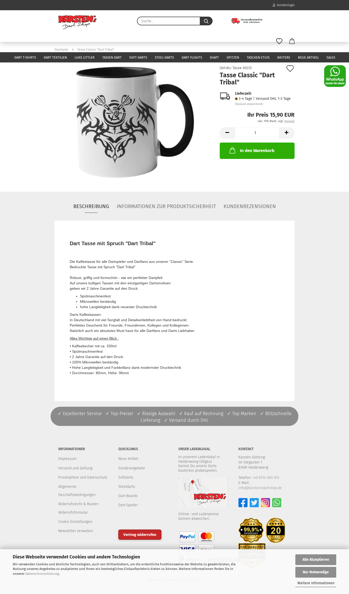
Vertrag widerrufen (139, 534)
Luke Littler (85, 57)
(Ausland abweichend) (249, 104)
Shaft (214, 57)
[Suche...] (206, 21)
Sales (331, 57)
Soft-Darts (138, 57)
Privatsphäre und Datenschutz (82, 477)
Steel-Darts (164, 57)
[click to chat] (334, 76)
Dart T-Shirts (25, 57)
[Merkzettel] (279, 41)
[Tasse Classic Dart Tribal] (133, 120)
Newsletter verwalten (75, 531)
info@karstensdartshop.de (260, 488)
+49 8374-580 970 (265, 478)
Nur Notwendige (316, 572)
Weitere (283, 57)
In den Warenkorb (257, 150)
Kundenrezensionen (250, 206)
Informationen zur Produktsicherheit (166, 206)
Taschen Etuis (258, 57)
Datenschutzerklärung (42, 574)
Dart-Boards (128, 496)
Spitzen (233, 57)
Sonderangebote (131, 468)
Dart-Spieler (128, 505)
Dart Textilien (55, 57)
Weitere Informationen (315, 583)
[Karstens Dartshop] (77, 22)
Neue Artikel (308, 57)
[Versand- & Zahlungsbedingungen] (243, 20)
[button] (292, 41)
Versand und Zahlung (75, 468)
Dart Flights (192, 57)
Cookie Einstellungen (75, 522)
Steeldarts (126, 486)
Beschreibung (91, 206)
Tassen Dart (112, 57)
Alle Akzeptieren (316, 559)
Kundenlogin (285, 5)
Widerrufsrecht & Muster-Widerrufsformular (78, 508)
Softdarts (125, 477)
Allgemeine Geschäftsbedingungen (77, 490)
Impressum (67, 459)
